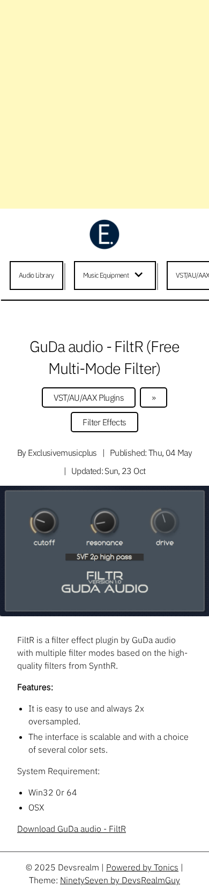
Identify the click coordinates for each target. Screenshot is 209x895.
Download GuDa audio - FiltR (71, 828)
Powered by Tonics (142, 867)
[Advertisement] (104, 104)
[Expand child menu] (140, 275)
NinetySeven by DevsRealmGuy (120, 880)
